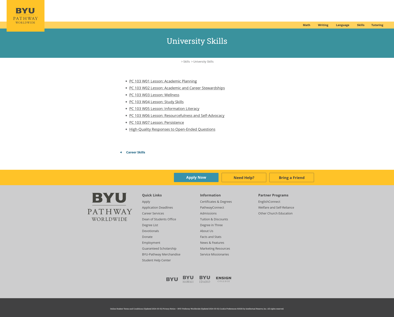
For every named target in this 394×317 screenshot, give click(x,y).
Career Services (153, 213)
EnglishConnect (269, 201)
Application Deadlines (157, 207)
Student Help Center (156, 260)
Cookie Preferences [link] (228, 308)
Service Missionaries (214, 254)
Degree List (150, 225)
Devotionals (150, 231)
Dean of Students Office (159, 219)
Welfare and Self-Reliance (276, 207)
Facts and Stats (210, 237)
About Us (206, 231)
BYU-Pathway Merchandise (161, 254)
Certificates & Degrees (216, 201)
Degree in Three (211, 225)
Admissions (208, 213)
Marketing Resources (215, 248)
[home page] (25, 16)
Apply (146, 201)
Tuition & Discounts (214, 219)
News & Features (212, 242)
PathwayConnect (212, 207)
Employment (151, 242)
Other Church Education (275, 213)
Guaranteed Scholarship (159, 248)
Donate (147, 237)
